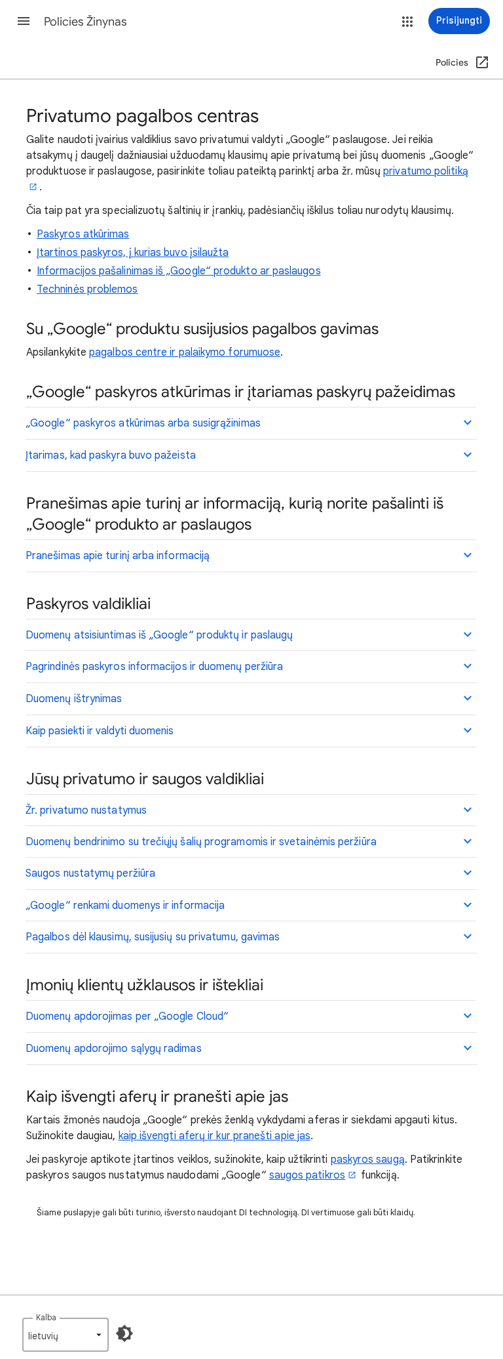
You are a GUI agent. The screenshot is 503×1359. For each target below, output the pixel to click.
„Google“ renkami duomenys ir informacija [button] (125, 905)
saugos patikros (307, 1175)
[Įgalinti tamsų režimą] (124, 1333)
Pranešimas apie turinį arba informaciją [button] (118, 555)
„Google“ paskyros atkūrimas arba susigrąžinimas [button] (143, 423)
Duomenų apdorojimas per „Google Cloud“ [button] (127, 1016)
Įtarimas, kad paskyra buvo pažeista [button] (111, 455)
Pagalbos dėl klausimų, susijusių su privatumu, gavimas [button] (153, 937)
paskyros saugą (368, 1159)
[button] (23, 21)
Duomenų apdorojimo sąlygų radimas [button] (114, 1048)
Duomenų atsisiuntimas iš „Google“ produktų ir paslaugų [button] (159, 635)
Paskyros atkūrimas (83, 234)
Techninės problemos (87, 289)
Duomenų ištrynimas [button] (74, 698)
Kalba (46, 1317)
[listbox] (65, 1335)
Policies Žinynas (85, 21)
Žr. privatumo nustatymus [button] (86, 810)
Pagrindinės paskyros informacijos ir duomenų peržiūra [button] (154, 666)
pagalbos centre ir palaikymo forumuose (184, 352)
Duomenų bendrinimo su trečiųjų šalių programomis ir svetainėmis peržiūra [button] (201, 841)
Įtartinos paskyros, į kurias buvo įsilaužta (133, 252)
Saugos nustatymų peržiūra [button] (90, 873)
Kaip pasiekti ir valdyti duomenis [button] (100, 731)
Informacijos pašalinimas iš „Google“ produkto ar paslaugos (179, 271)
